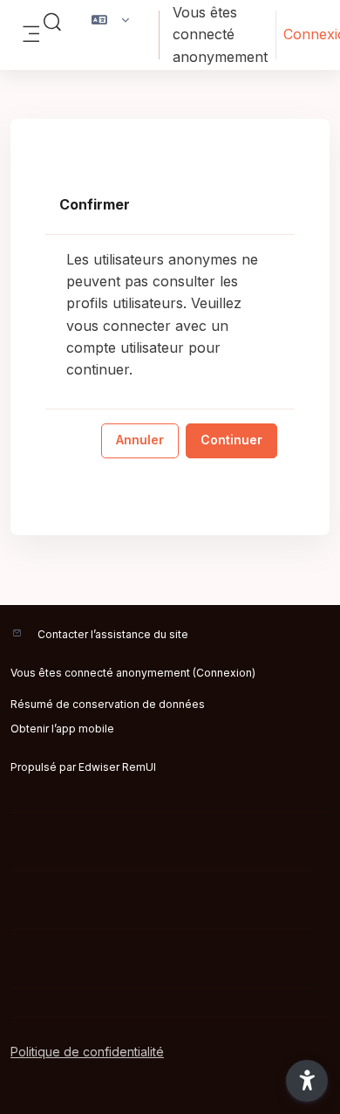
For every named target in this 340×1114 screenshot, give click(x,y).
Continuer (231, 439)
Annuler (140, 439)
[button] (52, 23)
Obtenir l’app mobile (62, 728)
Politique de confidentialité (87, 1051)
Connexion (224, 672)
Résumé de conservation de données (107, 704)
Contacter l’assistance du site (112, 634)
